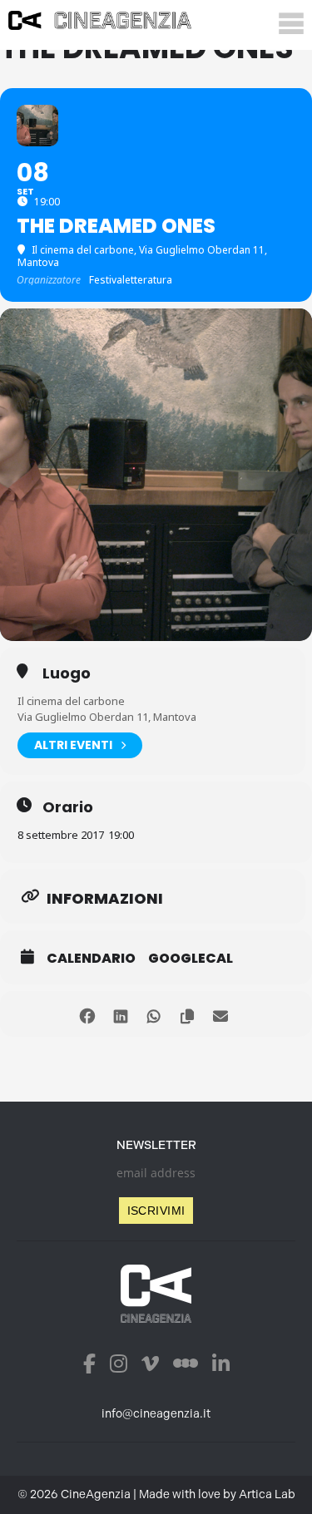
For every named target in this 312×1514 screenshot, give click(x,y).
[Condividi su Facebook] (87, 1013)
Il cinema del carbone (71, 700)
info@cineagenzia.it (156, 1414)
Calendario (91, 958)
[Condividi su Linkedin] (121, 1013)
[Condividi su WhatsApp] (154, 1013)
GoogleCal (190, 958)
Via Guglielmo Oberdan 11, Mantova (106, 716)
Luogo (66, 673)
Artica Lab (267, 1494)
